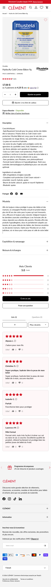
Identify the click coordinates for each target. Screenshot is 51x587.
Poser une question (25, 306)
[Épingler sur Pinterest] (16, 193)
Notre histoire (38, 2)
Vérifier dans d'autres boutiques (17, 113)
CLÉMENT (10, 575)
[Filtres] (14, 324)
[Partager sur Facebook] (11, 193)
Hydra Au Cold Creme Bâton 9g (18, 13)
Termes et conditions (26, 579)
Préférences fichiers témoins (11, 581)
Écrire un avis (25, 299)
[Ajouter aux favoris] (46, 20)
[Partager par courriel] (21, 193)
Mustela (5, 66)
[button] (47, 7)
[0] (41, 7)
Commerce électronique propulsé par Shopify (27, 575)
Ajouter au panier (34, 94)
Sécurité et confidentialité (10, 579)
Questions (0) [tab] (37, 317)
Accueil (4, 13)
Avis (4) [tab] (14, 317)
